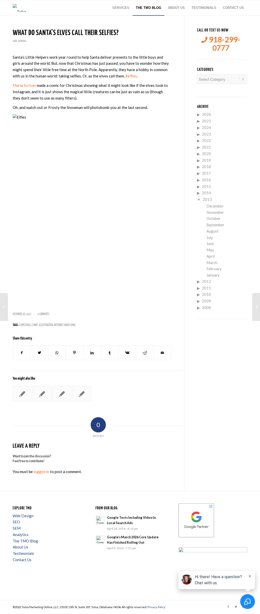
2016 (206, 179)
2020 (206, 153)
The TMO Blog (25, 541)
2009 (206, 301)
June (210, 243)
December (215, 206)
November (215, 212)
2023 (206, 134)
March (211, 262)
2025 (206, 121)
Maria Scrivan (24, 85)
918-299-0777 (223, 43)
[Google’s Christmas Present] (61, 393)
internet (58, 325)
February (214, 268)
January (213, 275)
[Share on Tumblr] (109, 353)
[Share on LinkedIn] (92, 353)
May (210, 250)
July (209, 237)
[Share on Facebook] (21, 353)
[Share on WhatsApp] (57, 353)
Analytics (20, 534)
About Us (20, 547)
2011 (206, 288)
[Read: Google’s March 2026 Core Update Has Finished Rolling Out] (100, 539)
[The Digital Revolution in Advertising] (81, 393)
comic (35, 325)
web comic (70, 325)
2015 (206, 186)
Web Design (23, 515)
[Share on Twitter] (39, 353)
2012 (206, 281)
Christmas (25, 325)
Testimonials (23, 553)
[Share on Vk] (127, 353)
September (215, 224)
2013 (207, 199)
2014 (206, 192)
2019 (206, 160)
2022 (206, 140)
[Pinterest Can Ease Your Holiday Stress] (22, 393)
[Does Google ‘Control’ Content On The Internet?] (42, 393)
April (210, 256)
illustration (46, 325)
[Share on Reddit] (144, 353)
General (22, 41)
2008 (206, 307)
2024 (206, 127)
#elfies (131, 76)
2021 (206, 147)
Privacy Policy (156, 607)
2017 (206, 173)
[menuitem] (121, 7)
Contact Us (22, 559)
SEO (16, 522)
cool (15, 41)
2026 (206, 114)
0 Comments (43, 314)
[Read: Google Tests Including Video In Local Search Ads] (100, 520)
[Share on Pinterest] (74, 353)
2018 (206, 166)
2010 (206, 294)
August (212, 231)
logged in (41, 471)
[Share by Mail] (162, 353)
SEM (17, 528)
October (213, 218)
